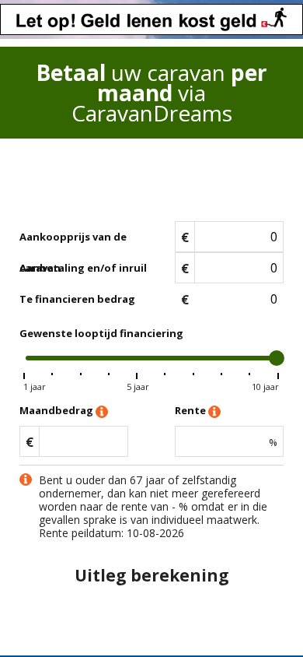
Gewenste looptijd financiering (101, 333)
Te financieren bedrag (77, 299)
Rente (191, 410)
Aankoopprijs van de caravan (73, 241)
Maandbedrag (57, 410)
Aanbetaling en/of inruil (83, 268)
